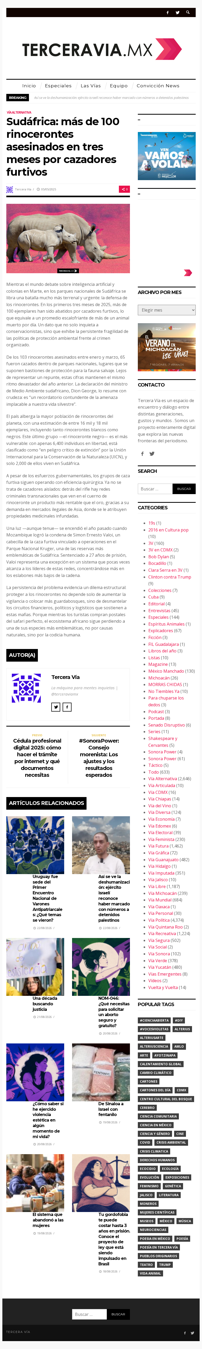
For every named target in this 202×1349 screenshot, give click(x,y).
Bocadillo (157, 563)
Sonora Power (162, 752)
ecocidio (148, 1169)
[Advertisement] (167, 232)
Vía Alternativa (19, 112)
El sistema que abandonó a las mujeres (48, 1220)
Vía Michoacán (162, 893)
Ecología (170, 1169)
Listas (154, 658)
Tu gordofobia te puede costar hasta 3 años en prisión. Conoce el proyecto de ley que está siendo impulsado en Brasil (114, 1239)
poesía (182, 1238)
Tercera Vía (23, 189)
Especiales (158, 617)
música (185, 1221)
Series (154, 731)
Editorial (156, 604)
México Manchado (166, 671)
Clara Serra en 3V (165, 570)
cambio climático (155, 1073)
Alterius (182, 1029)
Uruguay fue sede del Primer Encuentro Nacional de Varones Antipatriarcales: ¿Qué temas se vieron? (47, 898)
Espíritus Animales (166, 624)
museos (146, 1221)
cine (180, 1134)
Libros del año (162, 651)
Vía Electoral (160, 832)
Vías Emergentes (164, 974)
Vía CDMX (158, 792)
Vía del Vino (159, 806)
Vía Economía (161, 819)
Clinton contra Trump (169, 577)
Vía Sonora (159, 954)
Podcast (156, 711)
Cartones (148, 1081)
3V (150, 543)
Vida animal (150, 1273)
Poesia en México (155, 1238)
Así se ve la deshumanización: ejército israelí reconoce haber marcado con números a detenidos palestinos (111, 97)
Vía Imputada (161, 873)
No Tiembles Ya (163, 691)
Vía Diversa (159, 812)
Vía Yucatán (159, 967)
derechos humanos (157, 1160)
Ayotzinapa (164, 1055)
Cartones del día (155, 1090)
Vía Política (159, 920)
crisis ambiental (171, 1142)
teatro (146, 1264)
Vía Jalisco (158, 880)
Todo (153, 772)
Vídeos (154, 980)
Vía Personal (160, 913)
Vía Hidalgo (159, 866)
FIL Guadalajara (163, 644)
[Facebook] (168, 12)
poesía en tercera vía (159, 1247)
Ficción (154, 637)
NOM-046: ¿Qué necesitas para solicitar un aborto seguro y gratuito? (113, 1012)
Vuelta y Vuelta (163, 987)
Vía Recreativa (162, 933)
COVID (145, 1142)
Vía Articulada (161, 785)
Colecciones (159, 590)
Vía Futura (158, 846)
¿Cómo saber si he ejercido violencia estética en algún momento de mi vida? (48, 1120)
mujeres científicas (157, 1212)
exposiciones (177, 1177)
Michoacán (159, 678)
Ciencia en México (155, 1125)
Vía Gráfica (158, 853)
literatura (169, 1195)
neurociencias (153, 1230)
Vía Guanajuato (163, 860)
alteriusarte (151, 1038)
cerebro (147, 1107)
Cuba (153, 597)
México (166, 1221)
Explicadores (160, 630)
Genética (173, 1186)
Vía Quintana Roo (165, 927)
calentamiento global (160, 1064)
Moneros (148, 1203)
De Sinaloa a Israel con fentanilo (110, 1109)
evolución (149, 1177)
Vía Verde (157, 960)
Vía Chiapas (159, 799)
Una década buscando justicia (45, 1004)
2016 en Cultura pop (168, 530)
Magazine (158, 664)
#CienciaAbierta (154, 1020)
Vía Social (157, 947)
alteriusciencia (154, 1046)
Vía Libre (157, 886)
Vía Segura (159, 940)
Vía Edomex (159, 826)
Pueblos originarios (158, 1256)
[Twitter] (177, 12)
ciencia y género (155, 1134)
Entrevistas (159, 610)
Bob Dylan (158, 557)
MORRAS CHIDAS (165, 684)
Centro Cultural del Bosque (166, 1099)
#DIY (179, 1020)
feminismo (149, 1186)
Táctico (155, 765)
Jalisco (146, 1195)
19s (151, 523)
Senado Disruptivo (166, 725)
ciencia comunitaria (158, 1116)
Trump (165, 1264)
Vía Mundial (159, 900)
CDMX (181, 1090)
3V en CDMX (160, 550)
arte (144, 1055)
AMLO (179, 1046)
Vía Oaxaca (159, 907)
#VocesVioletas (154, 1029)
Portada (156, 718)
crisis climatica (154, 1151)
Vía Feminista (161, 839)
